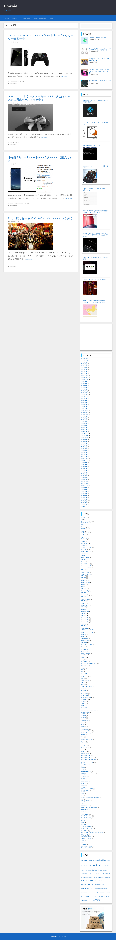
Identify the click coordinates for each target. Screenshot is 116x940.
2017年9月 (84, 440)
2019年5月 (84, 402)
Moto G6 (83, 609)
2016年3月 (84, 475)
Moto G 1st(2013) (86, 566)
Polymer (83, 824)
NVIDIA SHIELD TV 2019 (89, 760)
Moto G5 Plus (85, 599)
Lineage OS (84, 720)
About (51, 18)
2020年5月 (84, 386)
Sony (82, 659)
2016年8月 (84, 464)
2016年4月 (84, 473)
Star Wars (83, 820)
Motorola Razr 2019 (87, 644)
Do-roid (10, 6)
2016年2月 (84, 477)
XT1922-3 (84, 615)
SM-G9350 (84, 654)
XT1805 (83, 607)
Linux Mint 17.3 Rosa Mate (89, 807)
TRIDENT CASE (86, 772)
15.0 (82, 722)
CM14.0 (83, 718)
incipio (11, 142)
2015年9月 (84, 487)
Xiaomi (83, 668)
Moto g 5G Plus (85, 582)
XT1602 (83, 592)
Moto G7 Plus (85, 620)
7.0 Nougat (84, 699)
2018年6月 (84, 421)
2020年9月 (84, 381)
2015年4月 (84, 498)
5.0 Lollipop (84, 695)
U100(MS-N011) (86, 801)
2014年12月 (84, 506)
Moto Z (83, 636)
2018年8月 (84, 417)
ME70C (83, 682)
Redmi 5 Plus (85, 674)
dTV (82, 749)
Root (82, 737)
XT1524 (83, 553)
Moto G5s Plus (85, 605)
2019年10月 (84, 396)
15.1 (82, 724)
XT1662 (83, 625)
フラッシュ (84, 776)
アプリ (83, 741)
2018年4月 (84, 425)
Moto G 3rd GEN (86, 574)
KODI (83, 785)
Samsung (21, 203)
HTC (82, 537)
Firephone (84, 528)
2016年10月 (84, 460)
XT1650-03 (84, 638)
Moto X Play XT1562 (87, 632)
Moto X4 (83, 634)
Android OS (16, 18)
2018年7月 (84, 419)
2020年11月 (84, 377)
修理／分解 (84, 835)
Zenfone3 (84, 535)
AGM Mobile (85, 523)
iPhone (83, 843)
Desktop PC (84, 781)
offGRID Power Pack (87, 630)
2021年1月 (84, 373)
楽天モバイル (85, 791)
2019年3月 (84, 406)
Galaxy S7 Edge (85, 653)
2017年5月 (84, 448)
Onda (82, 689)
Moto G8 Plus (85, 622)
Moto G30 (84, 584)
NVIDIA (83, 684)
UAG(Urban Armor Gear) (88, 774)
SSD (82, 811)
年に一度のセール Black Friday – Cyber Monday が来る (40, 218)
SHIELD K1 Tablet (86, 686)
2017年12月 (84, 433)
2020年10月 (84, 379)
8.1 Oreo (83, 704)
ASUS (83, 531)
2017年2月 (84, 454)
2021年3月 (84, 369)
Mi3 (82, 669)
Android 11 (84, 708)
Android (11, 203)
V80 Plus (83, 690)
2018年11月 (84, 413)
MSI (82, 799)
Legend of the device (40, 18)
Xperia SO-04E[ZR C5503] (89, 663)
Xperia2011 (84, 665)
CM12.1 (83, 713)
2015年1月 (84, 504)
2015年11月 (84, 483)
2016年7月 (84, 467)
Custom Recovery (86, 733)
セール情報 (21, 81)
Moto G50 (84, 603)
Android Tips (26, 18)
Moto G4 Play (85, 591)
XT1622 (83, 588)
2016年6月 (84, 469)
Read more (64, 76)
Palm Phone (84, 649)
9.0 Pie (83, 706)
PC (82, 795)
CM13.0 (83, 716)
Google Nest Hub (86, 818)
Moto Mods (84, 628)
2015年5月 (84, 496)
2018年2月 (84, 429)
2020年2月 (84, 388)
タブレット (84, 677)
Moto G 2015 (85, 572)
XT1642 (83, 596)
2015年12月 (84, 481)
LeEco (83, 541)
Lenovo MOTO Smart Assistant (90, 797)
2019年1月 (84, 408)
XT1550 (83, 578)
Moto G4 (83, 586)
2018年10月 (84, 415)
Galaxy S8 (16, 203)
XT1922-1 (84, 613)
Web (82, 822)
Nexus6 (83, 647)
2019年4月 (84, 404)
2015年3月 (84, 500)
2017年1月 (84, 456)
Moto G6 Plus (85, 618)
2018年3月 (84, 427)
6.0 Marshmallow (86, 697)
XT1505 (83, 559)
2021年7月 (84, 365)
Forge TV (84, 751)
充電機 (83, 778)
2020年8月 (84, 384)
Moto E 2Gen (85, 557)
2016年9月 (84, 462)
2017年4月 (84, 450)
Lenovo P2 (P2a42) (86, 547)
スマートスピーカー (87, 828)
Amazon (83, 527)
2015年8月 (84, 489)
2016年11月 (84, 458)
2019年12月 (84, 392)
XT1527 (83, 555)
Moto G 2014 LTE (86, 568)
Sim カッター (85, 764)
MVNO (83, 787)
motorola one (85, 640)
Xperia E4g (84, 661)
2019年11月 (84, 394)
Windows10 (84, 809)
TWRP (83, 734)
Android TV (84, 748)
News (82, 793)
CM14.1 (83, 726)
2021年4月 (84, 367)
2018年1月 (84, 431)
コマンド (84, 745)
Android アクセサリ (87, 762)
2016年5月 (84, 471)
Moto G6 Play (85, 611)
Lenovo (83, 545)
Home (7, 18)
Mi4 (82, 671)
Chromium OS (85, 805)
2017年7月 (84, 444)
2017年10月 (84, 438)
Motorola (83, 549)
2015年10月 (84, 485)
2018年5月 (84, 423)
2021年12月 (84, 359)
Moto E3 (83, 561)
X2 (82, 524)
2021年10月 (84, 361)
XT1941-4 (84, 642)
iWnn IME (84, 742)
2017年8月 (84, 442)
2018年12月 (84, 411)
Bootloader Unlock (86, 730)
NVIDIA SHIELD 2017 (87, 757)
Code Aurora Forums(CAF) (89, 710)
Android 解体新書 (86, 836)
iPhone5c (83, 844)
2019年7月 (84, 398)
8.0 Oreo (83, 701)
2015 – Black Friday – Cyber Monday (92, 832)
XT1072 (83, 569)
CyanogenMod (85, 712)
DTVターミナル (86, 838)
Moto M (83, 624)
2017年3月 (84, 452)
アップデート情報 (86, 826)
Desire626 (84, 539)
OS (82, 803)
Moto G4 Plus (85, 595)
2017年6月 (84, 446)
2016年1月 (84, 479)
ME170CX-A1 (85, 680)
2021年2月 (84, 371)
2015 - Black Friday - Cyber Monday (18, 264)
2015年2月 (84, 502)
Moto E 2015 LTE (86, 551)
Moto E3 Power (85, 564)
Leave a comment (13, 83)
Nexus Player (85, 753)
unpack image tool (86, 739)
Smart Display (85, 814)
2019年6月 (84, 400)
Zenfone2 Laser (85, 532)
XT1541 (83, 576)
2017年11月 (84, 435)
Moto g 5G (84, 580)
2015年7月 (84, 491)
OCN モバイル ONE (87, 789)
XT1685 (83, 600)
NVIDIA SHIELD (14, 81)
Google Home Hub (86, 816)
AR (82, 519)
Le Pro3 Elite (84, 543)
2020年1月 (84, 390)
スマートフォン (86, 521)
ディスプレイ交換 (86, 847)
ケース (83, 766)
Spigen (83, 769)
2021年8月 (84, 363)
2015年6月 (84, 494)
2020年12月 (84, 375)
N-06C (83, 840)
